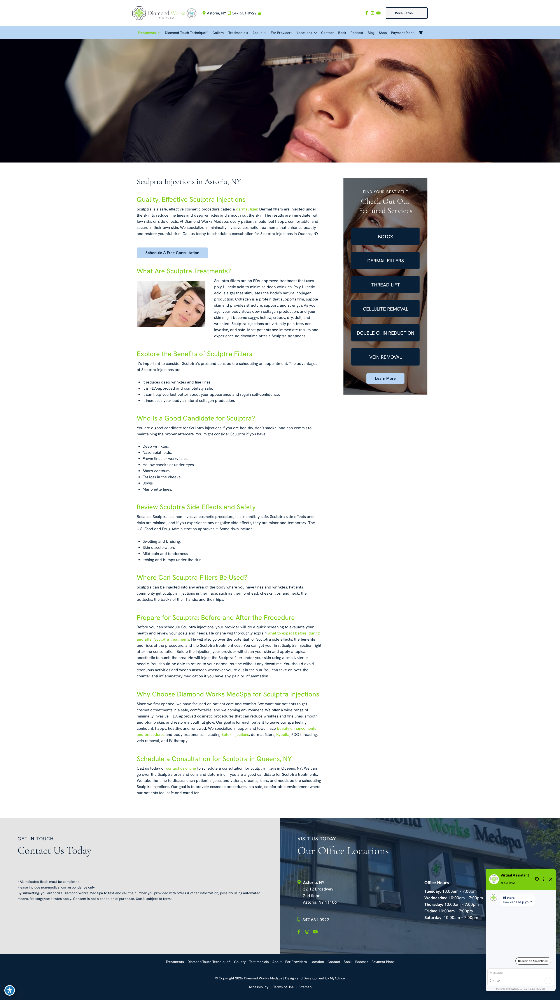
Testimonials (259, 961)
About (277, 961)
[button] (407, 13)
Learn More (385, 378)
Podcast (361, 961)
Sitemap (305, 987)
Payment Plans (383, 961)
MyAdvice (337, 978)
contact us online (181, 768)
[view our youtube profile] (378, 13)
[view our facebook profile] (366, 13)
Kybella (282, 734)
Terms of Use (283, 987)
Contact (333, 961)
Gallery (240, 961)
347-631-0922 (244, 13)
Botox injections (235, 734)
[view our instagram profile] (372, 13)
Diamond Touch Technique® (209, 961)
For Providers (296, 961)
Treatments (175, 961)
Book (348, 961)
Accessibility (258, 987)
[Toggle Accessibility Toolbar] (9, 990)
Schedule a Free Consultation (172, 252)
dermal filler (246, 209)
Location (317, 961)
